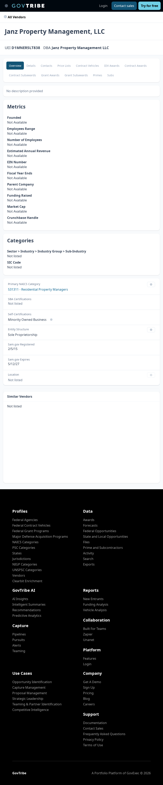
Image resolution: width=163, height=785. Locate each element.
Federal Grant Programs (30, 531)
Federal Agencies (25, 520)
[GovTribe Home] (28, 5)
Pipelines (19, 634)
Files (86, 542)
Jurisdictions (21, 559)
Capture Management (29, 687)
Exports (89, 564)
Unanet (88, 640)
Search (88, 559)
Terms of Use (93, 745)
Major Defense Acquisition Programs (40, 536)
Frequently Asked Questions (104, 734)
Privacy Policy (93, 739)
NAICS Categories (25, 542)
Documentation (95, 723)
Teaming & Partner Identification (37, 704)
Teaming (18, 651)
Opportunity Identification (32, 682)
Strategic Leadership (27, 698)
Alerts (16, 645)
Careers (89, 704)
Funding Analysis (95, 604)
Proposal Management (29, 693)
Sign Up (89, 687)
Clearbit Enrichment (27, 581)
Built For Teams (94, 628)
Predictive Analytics (26, 615)
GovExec (133, 773)
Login (103, 6)
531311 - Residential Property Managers (38, 289)
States (17, 553)
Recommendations (26, 610)
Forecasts (90, 525)
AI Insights (20, 599)
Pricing (88, 693)
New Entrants (93, 599)
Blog (86, 698)
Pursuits (18, 640)
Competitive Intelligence (30, 710)
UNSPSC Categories (27, 570)
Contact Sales (93, 728)
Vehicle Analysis (95, 610)
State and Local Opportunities (105, 536)
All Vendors (16, 17)
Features (89, 658)
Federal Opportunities (99, 531)
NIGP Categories (24, 564)
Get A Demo (92, 682)
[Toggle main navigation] (6, 6)
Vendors (18, 575)
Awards (88, 520)
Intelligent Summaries (29, 604)
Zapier (88, 634)
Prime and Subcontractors (103, 547)
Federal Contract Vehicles (31, 525)
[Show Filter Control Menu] (151, 284)
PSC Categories (23, 547)
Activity (88, 553)
